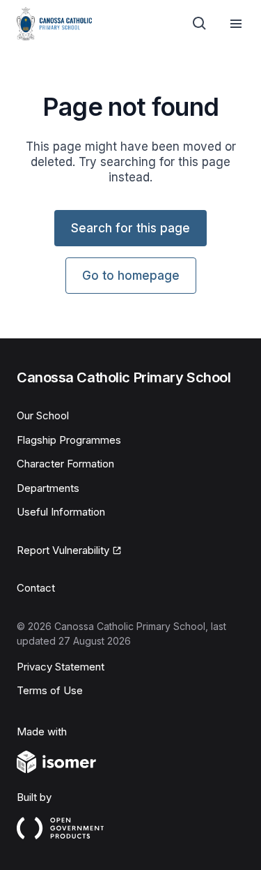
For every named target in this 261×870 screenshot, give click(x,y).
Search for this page (130, 228)
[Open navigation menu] (236, 23)
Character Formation (65, 463)
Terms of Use (50, 690)
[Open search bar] (199, 23)
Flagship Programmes (69, 440)
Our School (43, 415)
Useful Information (61, 511)
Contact (36, 587)
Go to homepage (131, 276)
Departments (48, 488)
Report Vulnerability (63, 550)
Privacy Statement (60, 666)
